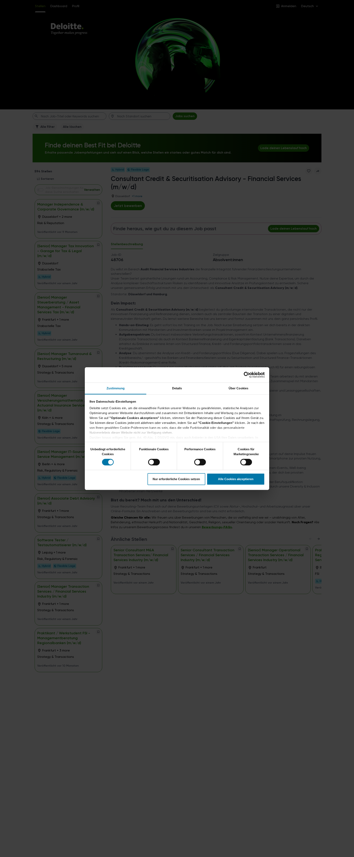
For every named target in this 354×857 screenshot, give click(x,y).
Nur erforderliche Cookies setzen (176, 479)
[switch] (150, 461)
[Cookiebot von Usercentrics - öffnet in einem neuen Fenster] (247, 375)
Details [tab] (177, 388)
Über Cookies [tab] (238, 388)
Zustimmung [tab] (116, 388)
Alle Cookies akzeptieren (235, 479)
